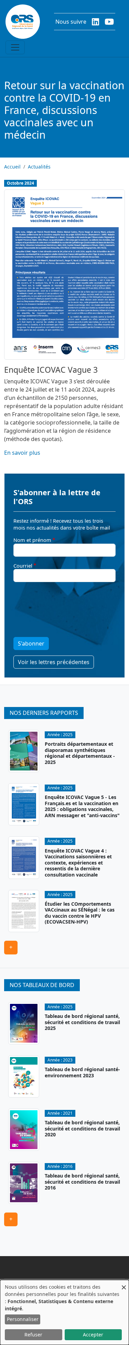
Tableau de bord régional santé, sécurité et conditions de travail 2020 (82, 1128)
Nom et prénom (32, 539)
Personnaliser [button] (23, 1319)
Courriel (22, 565)
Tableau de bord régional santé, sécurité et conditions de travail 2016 (82, 1181)
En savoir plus (22, 452)
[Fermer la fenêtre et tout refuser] (124, 1284)
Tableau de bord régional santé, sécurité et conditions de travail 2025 (82, 1022)
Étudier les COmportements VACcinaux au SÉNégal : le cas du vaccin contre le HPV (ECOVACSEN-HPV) (80, 913)
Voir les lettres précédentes (53, 662)
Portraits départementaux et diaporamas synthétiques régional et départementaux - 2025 (80, 753)
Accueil (12, 166)
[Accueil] (23, 21)
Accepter (93, 1334)
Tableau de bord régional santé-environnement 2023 (82, 1072)
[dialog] (64, 1312)
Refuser (33, 1334)
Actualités (39, 166)
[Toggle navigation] (15, 47)
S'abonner (31, 643)
